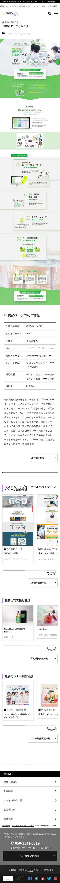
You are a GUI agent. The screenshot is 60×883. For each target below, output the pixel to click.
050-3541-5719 (27, 843)
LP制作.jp (6, 826)
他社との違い (11, 782)
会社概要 (8, 818)
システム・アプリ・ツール (23, 826)
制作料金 (8, 791)
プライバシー (35, 870)
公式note (30, 872)
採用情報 (47, 870)
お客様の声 (9, 809)
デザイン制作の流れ (14, 800)
